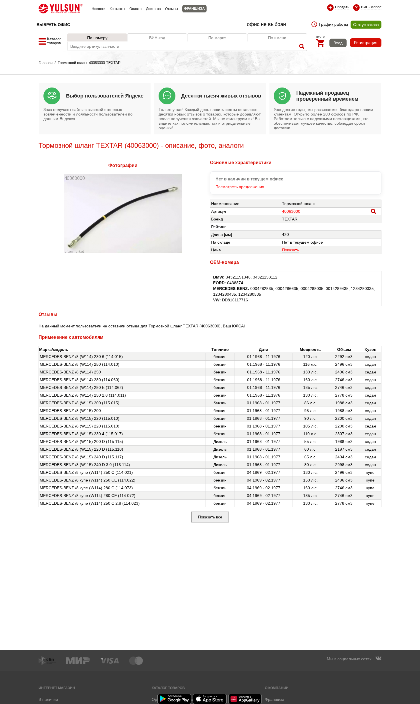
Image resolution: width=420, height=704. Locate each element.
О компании (277, 688)
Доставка (153, 9)
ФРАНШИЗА (194, 9)
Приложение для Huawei (245, 699)
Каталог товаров (168, 688)
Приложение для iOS (210, 699)
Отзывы (171, 9)
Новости (98, 9)
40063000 (291, 211)
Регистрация (365, 42)
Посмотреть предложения (239, 186)
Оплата (135, 9)
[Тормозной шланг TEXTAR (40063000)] (123, 252)
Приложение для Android (174, 699)
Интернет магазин (57, 688)
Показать (290, 250)
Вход (338, 43)
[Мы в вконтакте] (378, 659)
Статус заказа (366, 24)
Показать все (210, 517)
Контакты (117, 9)
